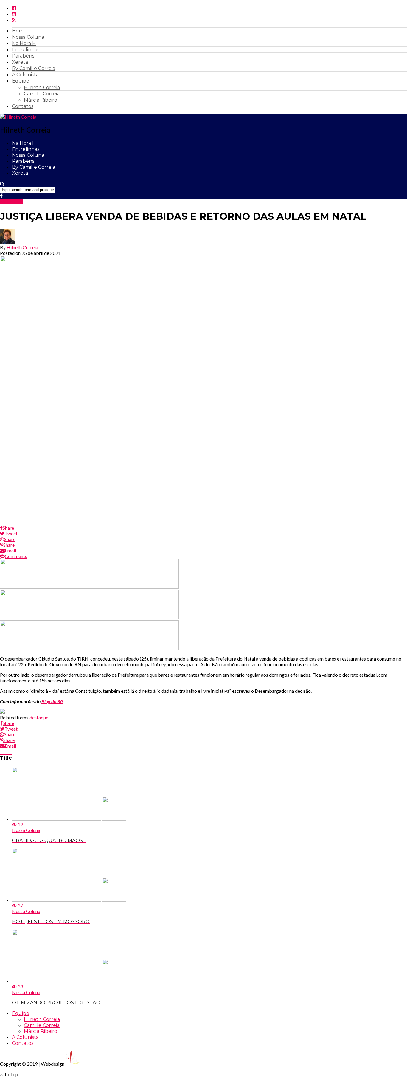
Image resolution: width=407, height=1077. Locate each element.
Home (19, 31)
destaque (38, 717)
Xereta (20, 62)
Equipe (20, 81)
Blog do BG (52, 701)
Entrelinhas (25, 49)
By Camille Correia (33, 68)
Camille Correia (42, 94)
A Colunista (25, 75)
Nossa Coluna (28, 37)
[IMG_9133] (89, 587)
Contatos (22, 106)
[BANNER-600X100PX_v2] (89, 617)
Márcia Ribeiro (40, 100)
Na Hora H (24, 43)
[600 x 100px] (89, 648)
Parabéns (23, 56)
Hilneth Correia (42, 87)
